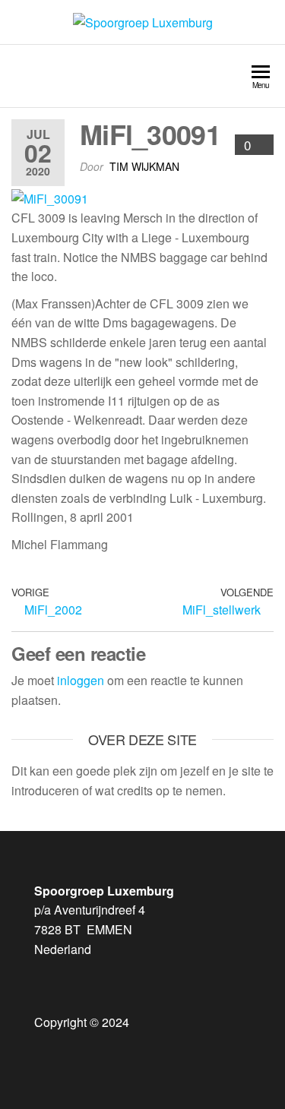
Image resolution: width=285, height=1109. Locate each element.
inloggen (80, 680)
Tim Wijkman (144, 166)
